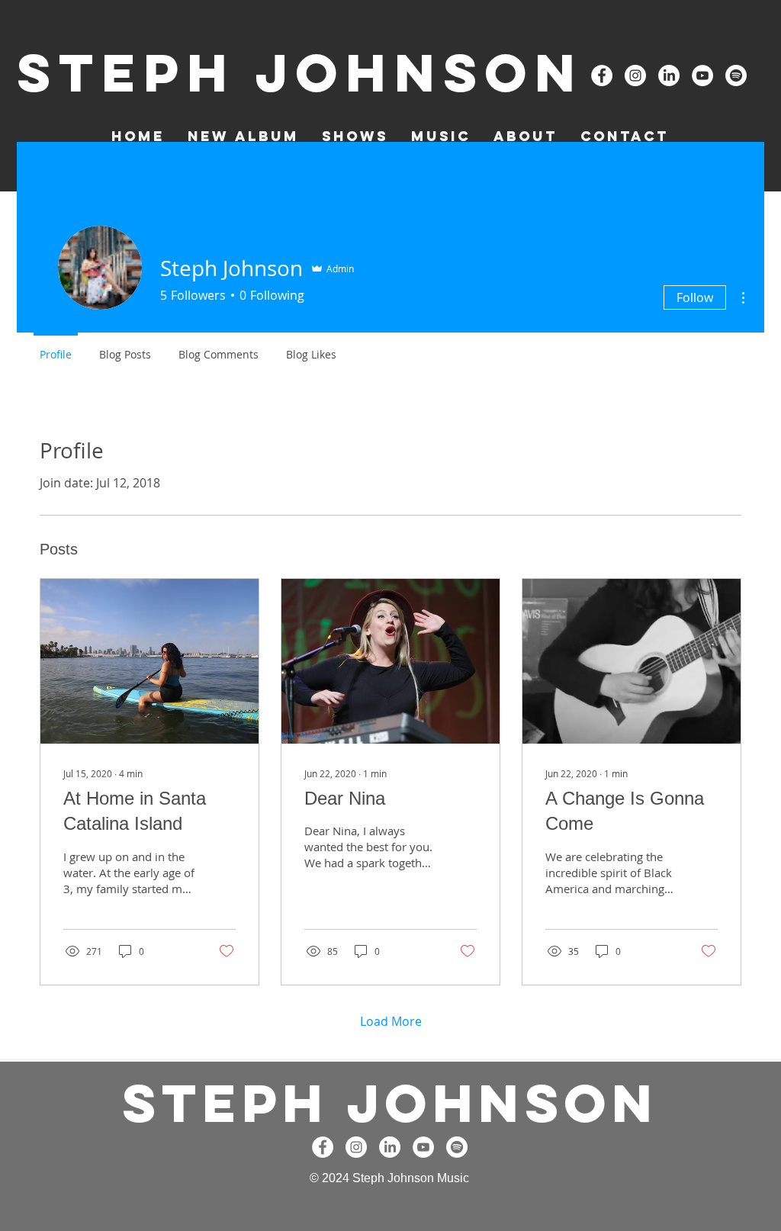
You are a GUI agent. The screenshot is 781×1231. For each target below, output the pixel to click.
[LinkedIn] (669, 75)
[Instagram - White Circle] (635, 75)
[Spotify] (736, 75)
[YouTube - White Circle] (702, 75)
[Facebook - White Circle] (601, 75)
